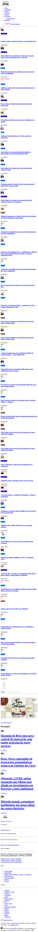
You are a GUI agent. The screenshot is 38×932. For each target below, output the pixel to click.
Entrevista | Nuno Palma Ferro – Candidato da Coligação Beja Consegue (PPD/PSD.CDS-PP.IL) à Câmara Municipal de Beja (19, 253)
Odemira (7, 912)
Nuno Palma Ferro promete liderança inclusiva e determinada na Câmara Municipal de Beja (16, 152)
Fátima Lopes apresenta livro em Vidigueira (14, 609)
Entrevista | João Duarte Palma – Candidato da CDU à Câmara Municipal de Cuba (18, 306)
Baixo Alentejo (5, 79)
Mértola (6, 908)
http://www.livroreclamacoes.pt (10, 845)
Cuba (2, 62)
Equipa (6, 879)
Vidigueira (4, 471)
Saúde (2, 132)
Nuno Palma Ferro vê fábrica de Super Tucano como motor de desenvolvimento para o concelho (17, 56)
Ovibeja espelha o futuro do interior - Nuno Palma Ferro (18, 41)
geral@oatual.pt (15, 24)
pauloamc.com (14, 925)
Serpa (2, 455)
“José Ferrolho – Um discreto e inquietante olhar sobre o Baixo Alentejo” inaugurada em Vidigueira (18, 574)
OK (32, 930)
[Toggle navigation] (1, 5)
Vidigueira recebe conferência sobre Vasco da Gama (17, 480)
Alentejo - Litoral (9, 892)
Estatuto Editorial (9, 878)
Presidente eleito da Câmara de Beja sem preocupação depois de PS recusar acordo (18, 185)
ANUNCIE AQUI (6, 722)
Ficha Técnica (8, 876)
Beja (2, 28)
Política (3, 68)
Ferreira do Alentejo (10, 907)
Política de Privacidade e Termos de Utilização (17, 874)
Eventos (6, 881)
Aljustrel (6, 893)
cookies (12, 928)
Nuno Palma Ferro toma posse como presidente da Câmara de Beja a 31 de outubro (16, 201)
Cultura (3, 212)
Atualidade (4, 33)
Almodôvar (7, 895)
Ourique (6, 913)
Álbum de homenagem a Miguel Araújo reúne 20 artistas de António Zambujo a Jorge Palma (18, 217)
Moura (6, 910)
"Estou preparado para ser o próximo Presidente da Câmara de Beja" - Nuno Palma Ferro (17, 353)
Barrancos (7, 900)
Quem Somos (8, 871)
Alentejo (3, 111)
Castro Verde (8, 903)
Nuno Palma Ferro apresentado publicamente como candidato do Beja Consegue (17, 370)
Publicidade (7, 873)
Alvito (2, 423)
